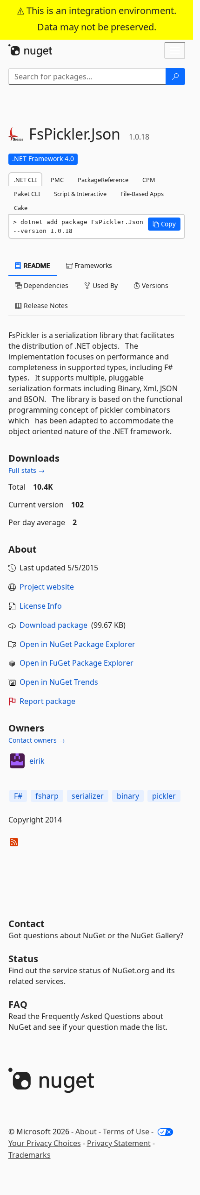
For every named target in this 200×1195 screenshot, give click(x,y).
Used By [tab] (104, 285)
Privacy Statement (119, 1143)
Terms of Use (126, 1131)
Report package (47, 701)
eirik (37, 761)
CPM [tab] (148, 180)
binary (128, 796)
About (86, 1131)
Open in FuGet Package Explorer (76, 663)
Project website (47, 587)
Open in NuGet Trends (59, 682)
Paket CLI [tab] (27, 194)
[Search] (175, 76)
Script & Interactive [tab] (80, 194)
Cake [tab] (20, 208)
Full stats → (26, 470)
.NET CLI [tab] (25, 180)
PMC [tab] (57, 180)
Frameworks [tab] (92, 265)
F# (18, 796)
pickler (164, 796)
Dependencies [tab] (45, 285)
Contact (26, 923)
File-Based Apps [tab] (142, 194)
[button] (164, 224)
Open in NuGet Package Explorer (77, 644)
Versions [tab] (154, 285)
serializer (88, 796)
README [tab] (36, 265)
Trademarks (29, 1155)
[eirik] (17, 760)
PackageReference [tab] (103, 180)
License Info (41, 606)
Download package (53, 625)
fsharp (47, 796)
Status (23, 958)
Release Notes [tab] (45, 305)
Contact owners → (36, 740)
